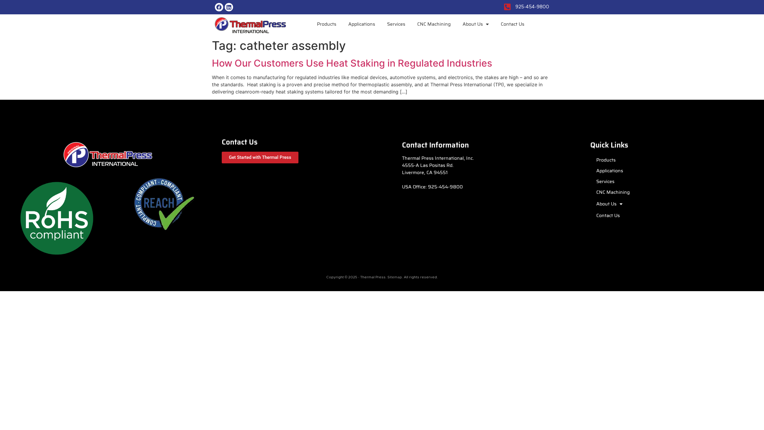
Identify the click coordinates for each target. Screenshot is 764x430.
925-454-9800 (445, 187)
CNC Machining (434, 24)
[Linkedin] (229, 7)
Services (396, 24)
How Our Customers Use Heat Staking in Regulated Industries (352, 63)
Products (326, 24)
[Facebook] (219, 7)
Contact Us (512, 24)
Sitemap (394, 277)
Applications (361, 24)
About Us (473, 24)
